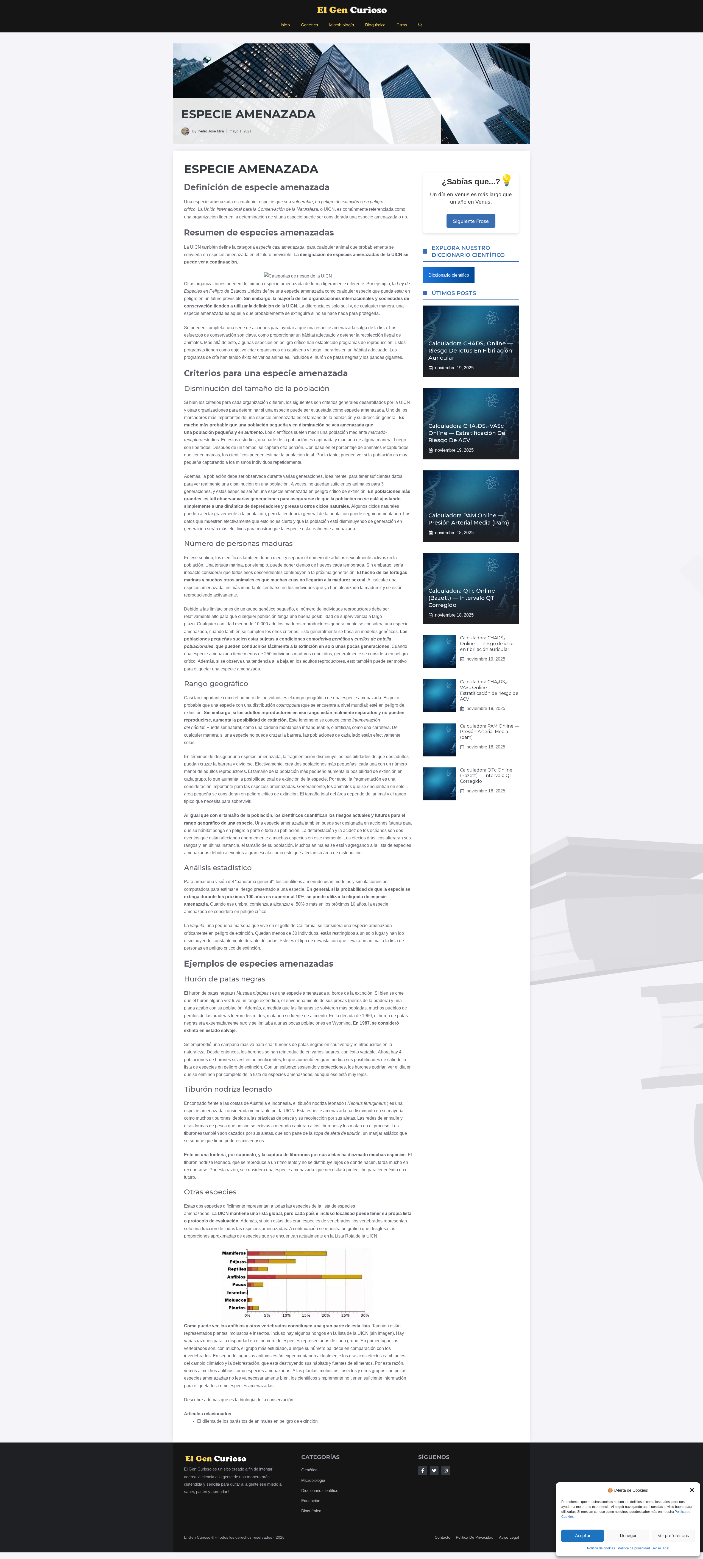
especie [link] (201, 201)
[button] (692, 1490)
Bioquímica (375, 24)
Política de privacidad (634, 1548)
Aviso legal (661, 1548)
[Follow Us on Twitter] (434, 1470)
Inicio (285, 24)
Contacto (442, 1537)
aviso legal (509, 1537)
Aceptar (582, 1535)
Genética (309, 24)
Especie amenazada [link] (251, 169)
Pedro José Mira (211, 131)
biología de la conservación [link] (266, 1399)
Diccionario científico (448, 275)
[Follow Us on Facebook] (422, 1470)
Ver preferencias (673, 1535)
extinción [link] (350, 201)
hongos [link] (318, 1333)
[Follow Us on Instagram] (445, 1470)
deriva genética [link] (334, 639)
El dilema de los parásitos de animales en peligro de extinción (257, 1421)
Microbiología (341, 24)
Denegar (628, 1535)
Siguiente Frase (471, 221)
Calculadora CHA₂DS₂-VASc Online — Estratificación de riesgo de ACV (466, 433)
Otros (402, 24)
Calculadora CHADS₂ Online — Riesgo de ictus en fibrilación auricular (470, 350)
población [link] (312, 388)
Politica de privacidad (474, 1537)
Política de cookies (601, 1548)
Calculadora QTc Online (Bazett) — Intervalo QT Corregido (461, 597)
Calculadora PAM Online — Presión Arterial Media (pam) (489, 731)
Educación (310, 1500)
